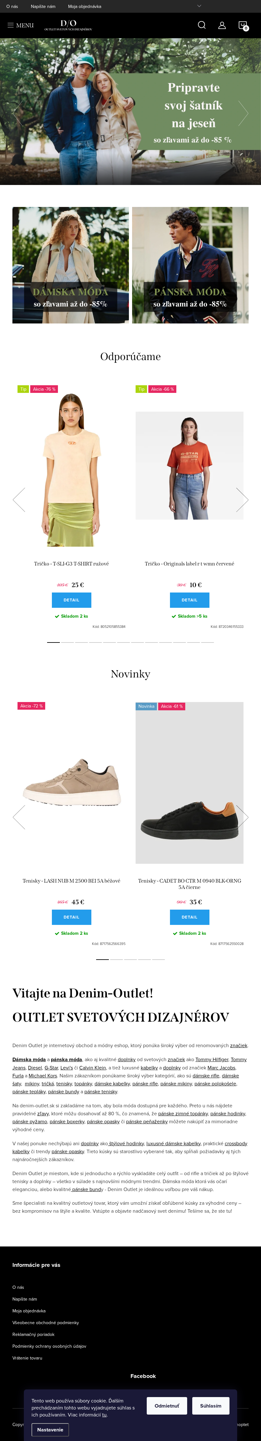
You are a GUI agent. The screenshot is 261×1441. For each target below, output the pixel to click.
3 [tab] (81, 642)
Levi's (66, 1067)
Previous (18, 500)
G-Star (51, 1067)
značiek (238, 1045)
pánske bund (86, 1189)
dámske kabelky (112, 1083)
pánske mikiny (176, 1083)
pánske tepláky (29, 1091)
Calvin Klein (92, 1067)
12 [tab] (207, 642)
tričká (48, 1083)
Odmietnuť (167, 1405)
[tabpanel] (71, 507)
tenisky (64, 1083)
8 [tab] (151, 642)
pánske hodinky (227, 1113)
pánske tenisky (100, 1091)
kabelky (149, 1067)
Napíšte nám (43, 6)
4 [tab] (95, 642)
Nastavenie (50, 1429)
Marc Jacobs (221, 1067)
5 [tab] (109, 642)
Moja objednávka (84, 6)
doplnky (127, 1059)
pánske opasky (103, 1121)
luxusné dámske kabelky (173, 1143)
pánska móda (66, 1059)
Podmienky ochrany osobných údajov (49, 1346)
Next (242, 500)
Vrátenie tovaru (27, 1358)
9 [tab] (165, 642)
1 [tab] (53, 642)
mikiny (32, 1083)
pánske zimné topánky (183, 1113)
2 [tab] (67, 642)
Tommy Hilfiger (211, 1059)
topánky (83, 1083)
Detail (72, 600)
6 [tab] (123, 642)
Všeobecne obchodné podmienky (45, 1322)
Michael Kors (43, 1075)
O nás (12, 6)
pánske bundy (63, 1091)
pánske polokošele (215, 1083)
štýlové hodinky (126, 1143)
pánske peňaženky (147, 1121)
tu (104, 1414)
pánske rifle (145, 1083)
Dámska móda (29, 1059)
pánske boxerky (67, 1121)
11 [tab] (193, 642)
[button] (21, 111)
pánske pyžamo (29, 1121)
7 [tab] (137, 642)
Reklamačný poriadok (33, 1334)
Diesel (35, 1067)
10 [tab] (179, 642)
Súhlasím (211, 1405)
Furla (18, 1075)
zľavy (43, 1113)
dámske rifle (206, 1075)
